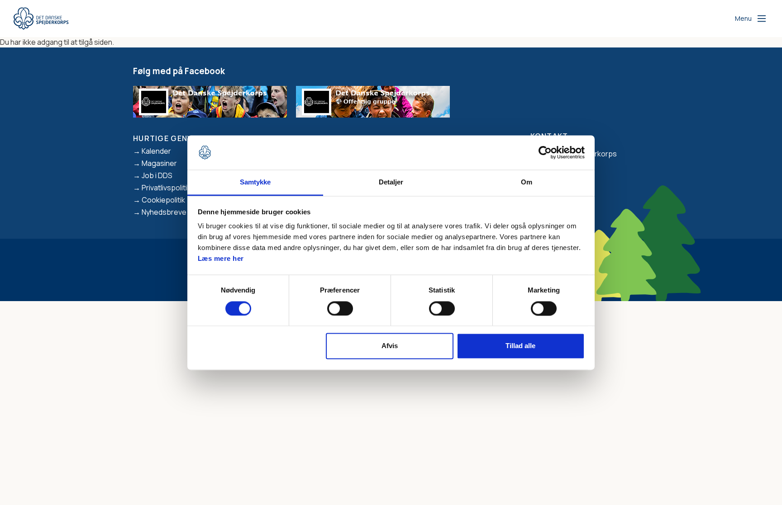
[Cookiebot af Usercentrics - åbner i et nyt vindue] (545, 152)
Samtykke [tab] (255, 182)
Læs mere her (221, 259)
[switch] (340, 308)
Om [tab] (526, 182)
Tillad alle (520, 346)
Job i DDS (157, 175)
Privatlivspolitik (166, 188)
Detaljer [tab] (391, 182)
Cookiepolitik (163, 200)
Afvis (389, 346)
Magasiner (159, 163)
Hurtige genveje (169, 138)
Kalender (156, 151)
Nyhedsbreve (164, 212)
